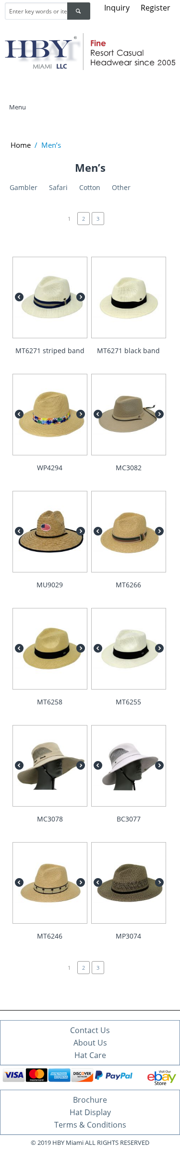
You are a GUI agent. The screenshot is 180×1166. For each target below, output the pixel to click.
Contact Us (90, 1030)
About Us (90, 1042)
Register (155, 7)
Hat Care (90, 1055)
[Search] (78, 11)
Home (21, 145)
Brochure (90, 1100)
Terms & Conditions (90, 1124)
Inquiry (117, 7)
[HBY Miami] (90, 51)
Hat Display (90, 1112)
